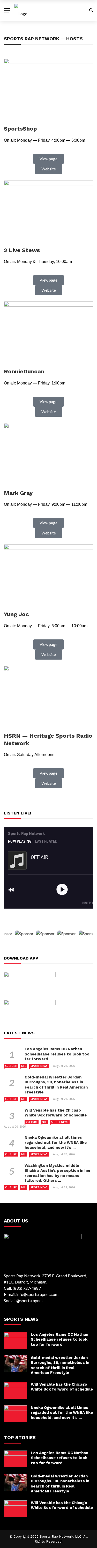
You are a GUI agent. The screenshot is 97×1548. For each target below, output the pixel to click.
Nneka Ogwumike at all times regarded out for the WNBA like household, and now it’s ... (56, 1142)
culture (11, 1066)
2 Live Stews (22, 250)
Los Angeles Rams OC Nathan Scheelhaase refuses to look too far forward (57, 1054)
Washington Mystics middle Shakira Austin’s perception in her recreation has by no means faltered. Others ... (58, 1173)
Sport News (39, 1066)
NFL (23, 1066)
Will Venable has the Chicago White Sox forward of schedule (56, 1113)
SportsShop (20, 128)
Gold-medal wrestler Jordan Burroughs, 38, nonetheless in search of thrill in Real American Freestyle (56, 1085)
